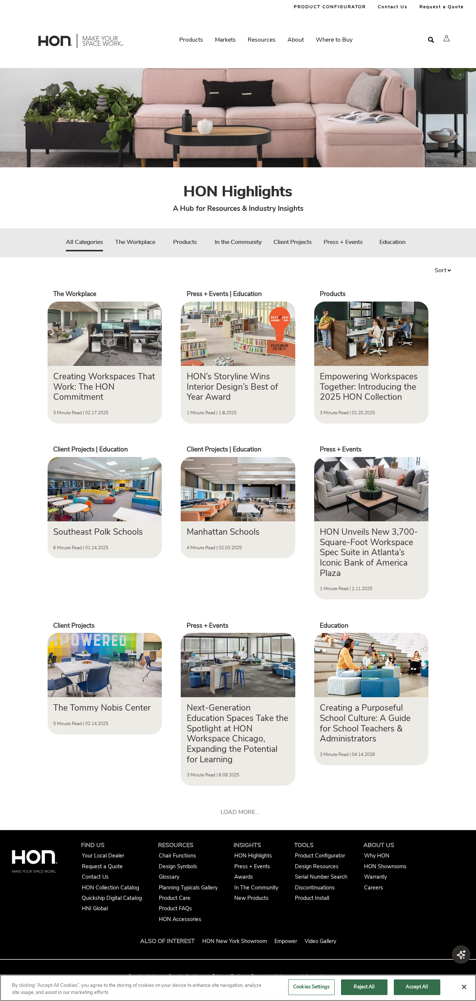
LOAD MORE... (240, 812)
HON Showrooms (385, 866)
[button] (446, 38)
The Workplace (135, 242)
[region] (238, 988)
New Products (251, 898)
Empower (285, 941)
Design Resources (316, 866)
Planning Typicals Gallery (188, 887)
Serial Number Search (321, 877)
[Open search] (431, 40)
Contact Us (393, 7)
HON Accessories (180, 919)
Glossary (169, 877)
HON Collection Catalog (110, 887)
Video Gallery (320, 941)
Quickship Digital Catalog (112, 898)
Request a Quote (441, 7)
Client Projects (292, 242)
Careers (373, 887)
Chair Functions (177, 855)
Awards (243, 877)
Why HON (376, 855)
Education (392, 242)
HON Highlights (253, 855)
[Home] (79, 42)
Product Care (174, 898)
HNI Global (95, 908)
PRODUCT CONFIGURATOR (330, 7)
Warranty (375, 877)
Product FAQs (175, 908)
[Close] (464, 987)
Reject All (364, 987)
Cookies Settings (311, 987)
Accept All (417, 987)
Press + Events (343, 242)
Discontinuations (315, 887)
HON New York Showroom (234, 941)
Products (185, 242)
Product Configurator (320, 855)
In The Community (256, 887)
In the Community (238, 242)
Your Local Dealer (103, 855)
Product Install (312, 898)
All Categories (84, 242)
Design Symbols (178, 866)
